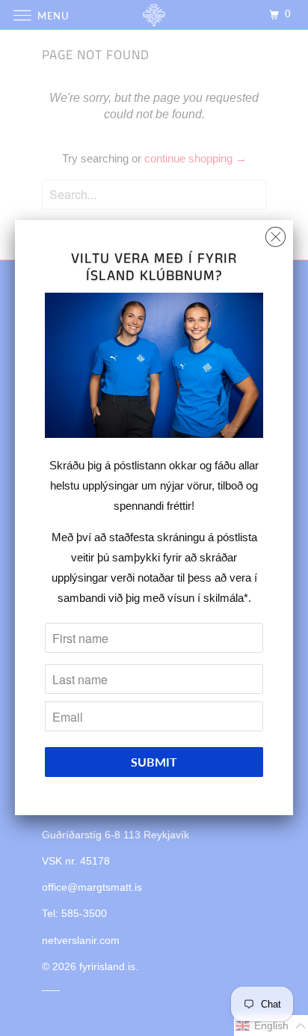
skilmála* (225, 597)
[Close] (275, 233)
